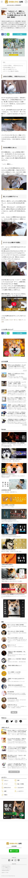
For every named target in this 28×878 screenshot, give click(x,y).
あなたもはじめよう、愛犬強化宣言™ (14, 5)
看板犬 (5, 794)
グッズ (5, 784)
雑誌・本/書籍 (20, 784)
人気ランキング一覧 (14, 771)
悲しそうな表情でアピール (10, 69)
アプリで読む (19, 34)
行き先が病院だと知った (9, 67)
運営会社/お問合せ (5, 870)
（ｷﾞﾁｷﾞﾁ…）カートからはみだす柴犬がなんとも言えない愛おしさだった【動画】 (17, 747)
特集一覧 (14, 712)
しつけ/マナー (20, 791)
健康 (5, 791)
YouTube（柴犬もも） (8, 94)
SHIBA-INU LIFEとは (6, 866)
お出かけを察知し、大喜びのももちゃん (13, 65)
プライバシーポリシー (6, 868)
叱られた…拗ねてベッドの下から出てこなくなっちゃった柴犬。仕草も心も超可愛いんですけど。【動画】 (17, 731)
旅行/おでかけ (7, 787)
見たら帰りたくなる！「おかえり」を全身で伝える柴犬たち (17, 756)
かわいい (6, 780)
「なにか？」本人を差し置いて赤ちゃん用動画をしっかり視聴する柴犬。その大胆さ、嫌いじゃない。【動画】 (17, 764)
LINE (8, 34)
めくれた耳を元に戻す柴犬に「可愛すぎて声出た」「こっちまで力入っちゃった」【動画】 (17, 739)
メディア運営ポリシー (6, 867)
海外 (18, 780)
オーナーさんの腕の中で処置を (11, 71)
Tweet (5, 34)
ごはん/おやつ (20, 787)
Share (2, 34)
